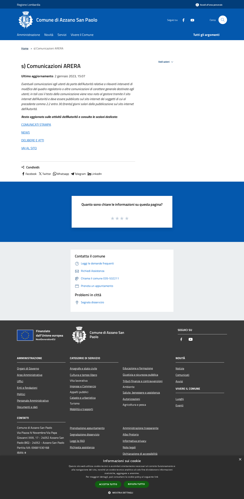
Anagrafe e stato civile (83, 368)
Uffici (20, 381)
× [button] (240, 459)
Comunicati (182, 375)
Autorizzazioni (131, 399)
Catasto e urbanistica (83, 398)
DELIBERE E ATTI (32, 140)
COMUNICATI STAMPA (36, 124)
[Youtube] (191, 19)
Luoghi (180, 399)
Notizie (180, 368)
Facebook (31, 174)
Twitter (46, 174)
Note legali (129, 447)
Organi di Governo (28, 368)
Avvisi (179, 381)
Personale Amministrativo (33, 400)
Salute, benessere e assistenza (141, 392)
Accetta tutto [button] (108, 484)
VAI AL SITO (29, 148)
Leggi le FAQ (77, 441)
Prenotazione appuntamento (87, 428)
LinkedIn (96, 174)
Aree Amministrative (29, 375)
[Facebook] (182, 19)
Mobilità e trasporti (81, 409)
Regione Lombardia (28, 4)
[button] (122, 492)
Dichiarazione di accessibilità (140, 454)
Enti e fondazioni (27, 388)
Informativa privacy (134, 441)
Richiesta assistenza (82, 447)
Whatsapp (63, 174)
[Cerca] (222, 20)
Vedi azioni (164, 62)
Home (24, 48)
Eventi (179, 405)
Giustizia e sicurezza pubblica (140, 375)
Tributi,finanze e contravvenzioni (143, 381)
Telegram (80, 174)
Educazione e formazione (138, 368)
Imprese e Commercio (83, 386)
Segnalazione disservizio (84, 434)
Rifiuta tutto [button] (136, 484)
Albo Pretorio (131, 434)
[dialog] (122, 477)
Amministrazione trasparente (140, 428)
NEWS (25, 132)
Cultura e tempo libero (83, 375)
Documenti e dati (27, 407)
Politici (21, 394)
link (156, 476)
